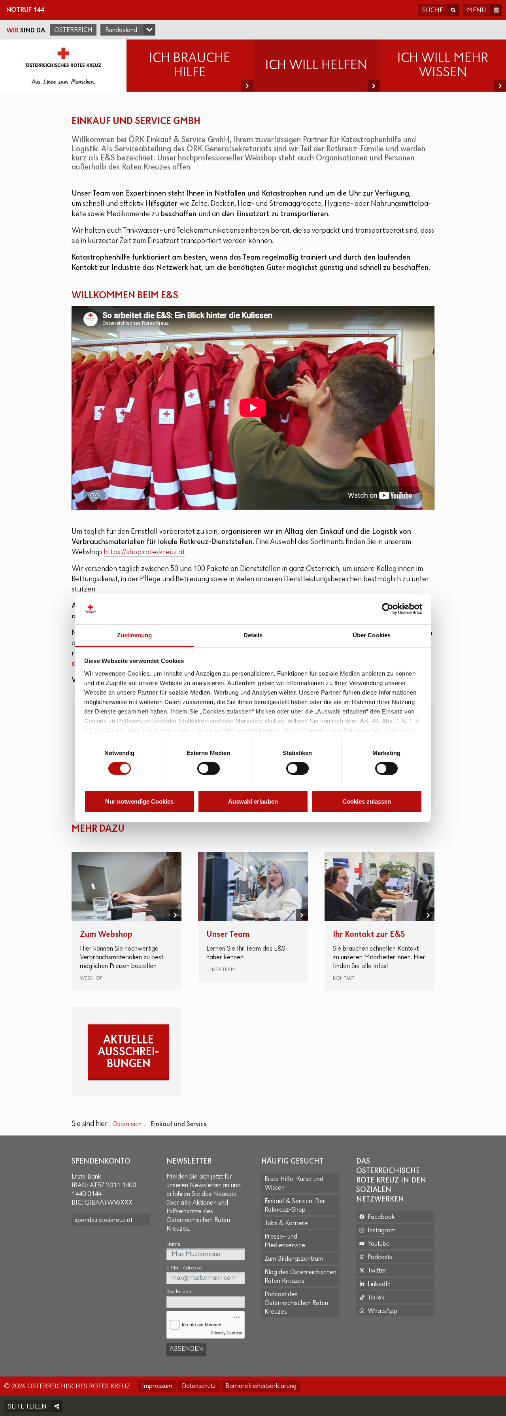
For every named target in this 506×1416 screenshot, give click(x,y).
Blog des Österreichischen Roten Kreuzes (300, 1277)
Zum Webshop (106, 934)
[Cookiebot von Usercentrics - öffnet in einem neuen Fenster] (387, 609)
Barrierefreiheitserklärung (260, 1386)
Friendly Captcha (226, 1332)
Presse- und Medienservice (284, 1241)
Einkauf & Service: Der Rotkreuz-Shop (294, 1206)
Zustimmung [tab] (134, 635)
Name (173, 1244)
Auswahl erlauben (253, 801)
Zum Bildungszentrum (293, 1259)
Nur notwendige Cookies (139, 801)
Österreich (73, 30)
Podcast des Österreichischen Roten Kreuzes (296, 1303)
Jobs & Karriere (286, 1223)
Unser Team (228, 934)
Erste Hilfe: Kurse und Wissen (293, 1184)
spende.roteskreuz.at (103, 1220)
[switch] (208, 768)
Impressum (157, 1386)
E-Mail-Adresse (184, 1268)
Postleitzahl (179, 1292)
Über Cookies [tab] (372, 635)
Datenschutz (199, 1386)
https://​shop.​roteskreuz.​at (144, 552)
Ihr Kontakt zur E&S (369, 934)
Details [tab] (253, 635)
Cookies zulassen (366, 801)
